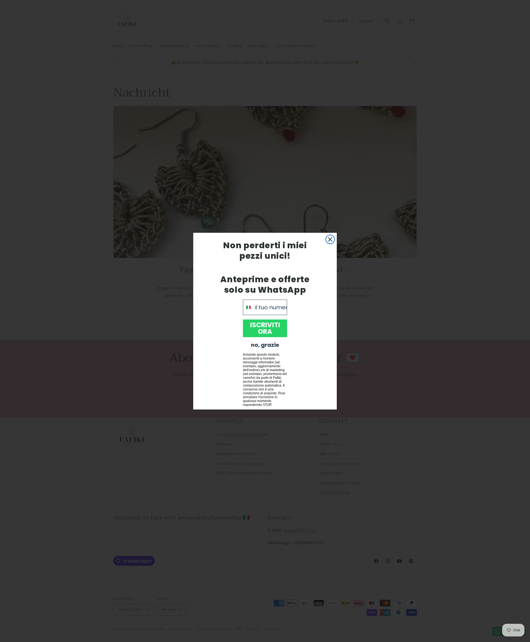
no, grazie (265, 345)
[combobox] (247, 307)
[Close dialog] (330, 239)
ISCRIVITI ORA (265, 328)
